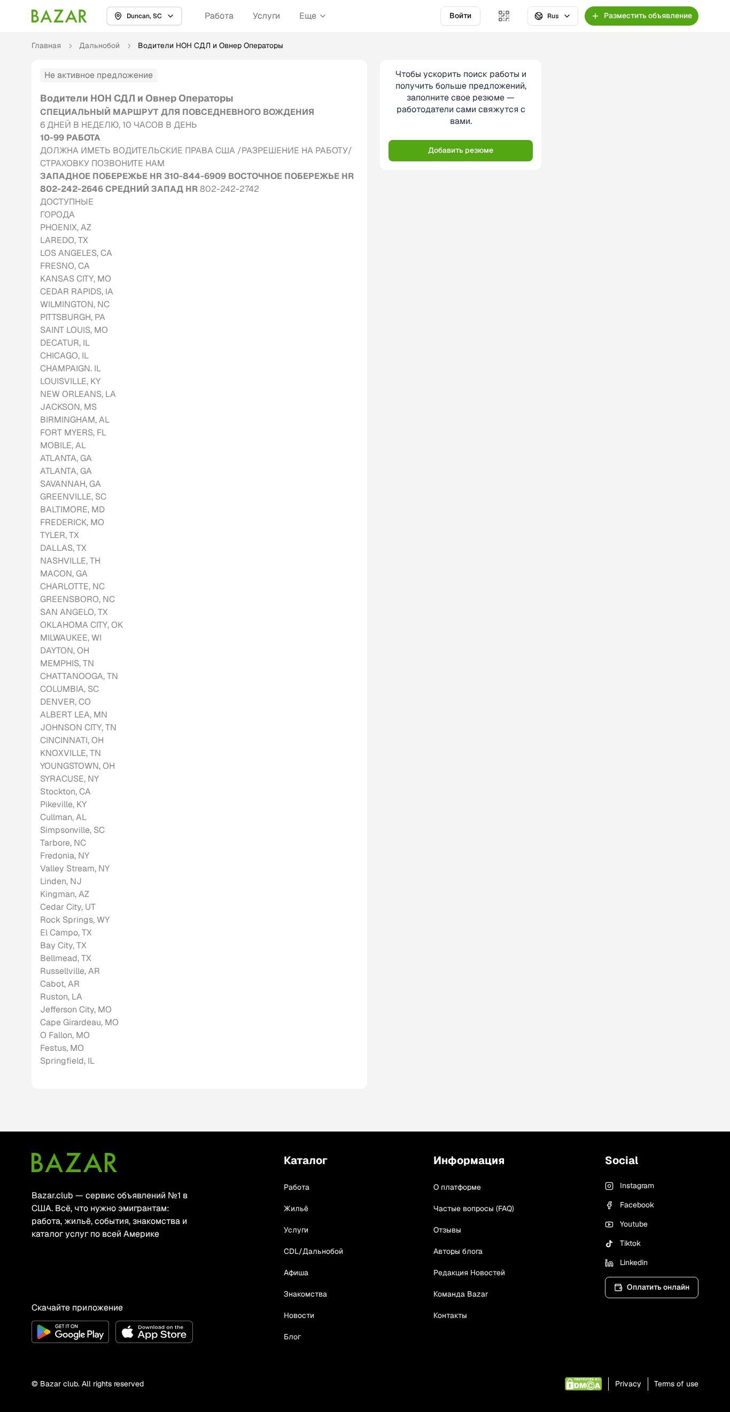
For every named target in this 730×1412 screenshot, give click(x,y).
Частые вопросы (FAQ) (473, 1208)
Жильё (296, 1208)
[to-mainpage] (74, 1162)
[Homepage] (59, 16)
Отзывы (447, 1230)
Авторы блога (458, 1251)
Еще (307, 15)
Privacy (628, 1383)
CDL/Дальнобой (313, 1251)
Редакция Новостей (469, 1272)
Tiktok (630, 1243)
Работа (219, 15)
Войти (460, 15)
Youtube (634, 1224)
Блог (292, 1336)
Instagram (637, 1185)
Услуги (266, 15)
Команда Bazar (460, 1294)
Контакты (450, 1315)
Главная (46, 45)
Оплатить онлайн (658, 1287)
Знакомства (305, 1294)
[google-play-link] (70, 1332)
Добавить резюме (460, 150)
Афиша (296, 1272)
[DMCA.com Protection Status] (583, 1384)
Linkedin (634, 1262)
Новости (299, 1315)
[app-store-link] (154, 1332)
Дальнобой (99, 45)
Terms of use (676, 1383)
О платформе (457, 1187)
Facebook (637, 1205)
